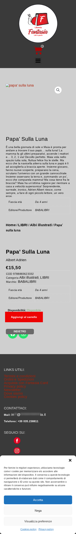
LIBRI (22, 225)
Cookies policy (28, 529)
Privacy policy (46, 529)
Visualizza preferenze (38, 521)
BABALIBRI (27, 282)
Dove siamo (13, 393)
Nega (38, 510)
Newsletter (12, 390)
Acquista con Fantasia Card (26, 383)
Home (11, 225)
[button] (70, 460)
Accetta (38, 500)
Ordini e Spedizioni (19, 379)
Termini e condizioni (19, 376)
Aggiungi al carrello (24, 317)
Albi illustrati (41, 225)
